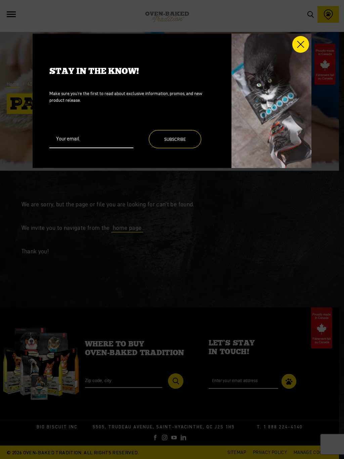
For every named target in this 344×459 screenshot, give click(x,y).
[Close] (300, 44)
